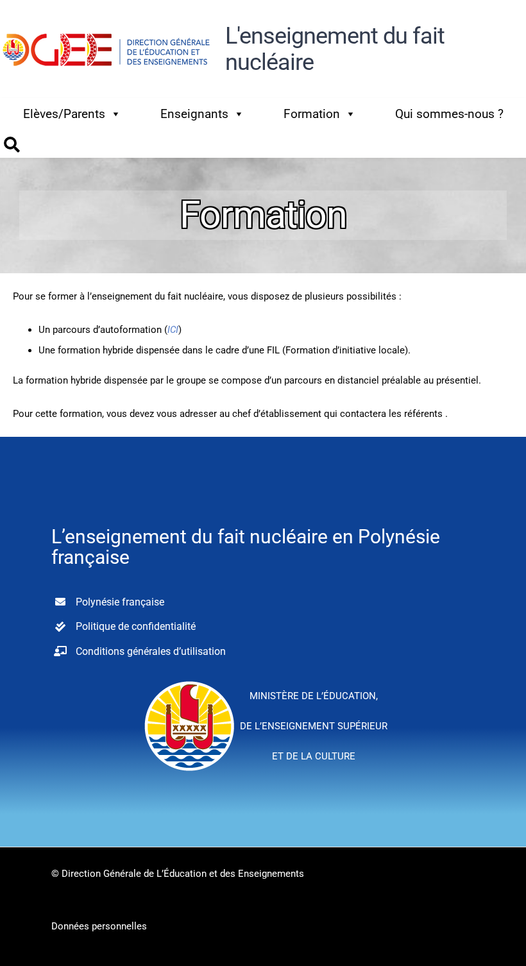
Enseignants (194, 113)
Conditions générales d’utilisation (151, 651)
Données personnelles (99, 926)
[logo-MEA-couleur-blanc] (189, 680)
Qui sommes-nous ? (449, 113)
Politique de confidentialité (136, 626)
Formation (312, 113)
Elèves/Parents (64, 113)
